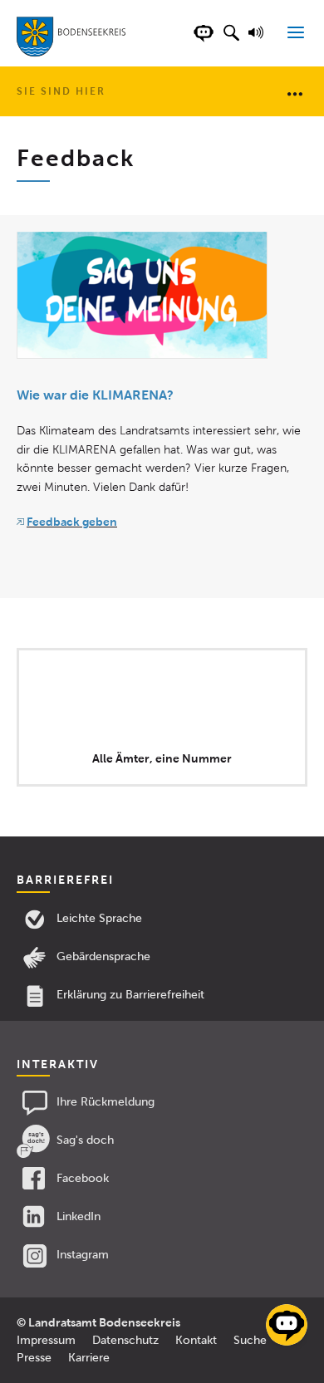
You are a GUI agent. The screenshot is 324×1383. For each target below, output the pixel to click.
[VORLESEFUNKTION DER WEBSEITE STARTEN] (258, 41)
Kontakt (196, 1340)
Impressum (46, 1340)
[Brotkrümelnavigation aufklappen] (294, 93)
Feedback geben (72, 521)
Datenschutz (125, 1340)
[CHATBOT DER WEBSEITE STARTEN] (203, 41)
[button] (230, 41)
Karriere (89, 1357)
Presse (34, 1357)
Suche (250, 1340)
